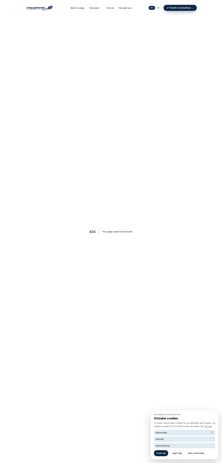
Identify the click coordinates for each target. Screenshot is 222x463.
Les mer (208, 426)
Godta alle (161, 453)
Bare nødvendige (196, 453)
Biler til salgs (77, 8)
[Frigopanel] (39, 8)
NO (151, 8)
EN (158, 8)
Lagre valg (177, 453)
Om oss (110, 8)
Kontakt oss (125, 8)
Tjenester (94, 8)
